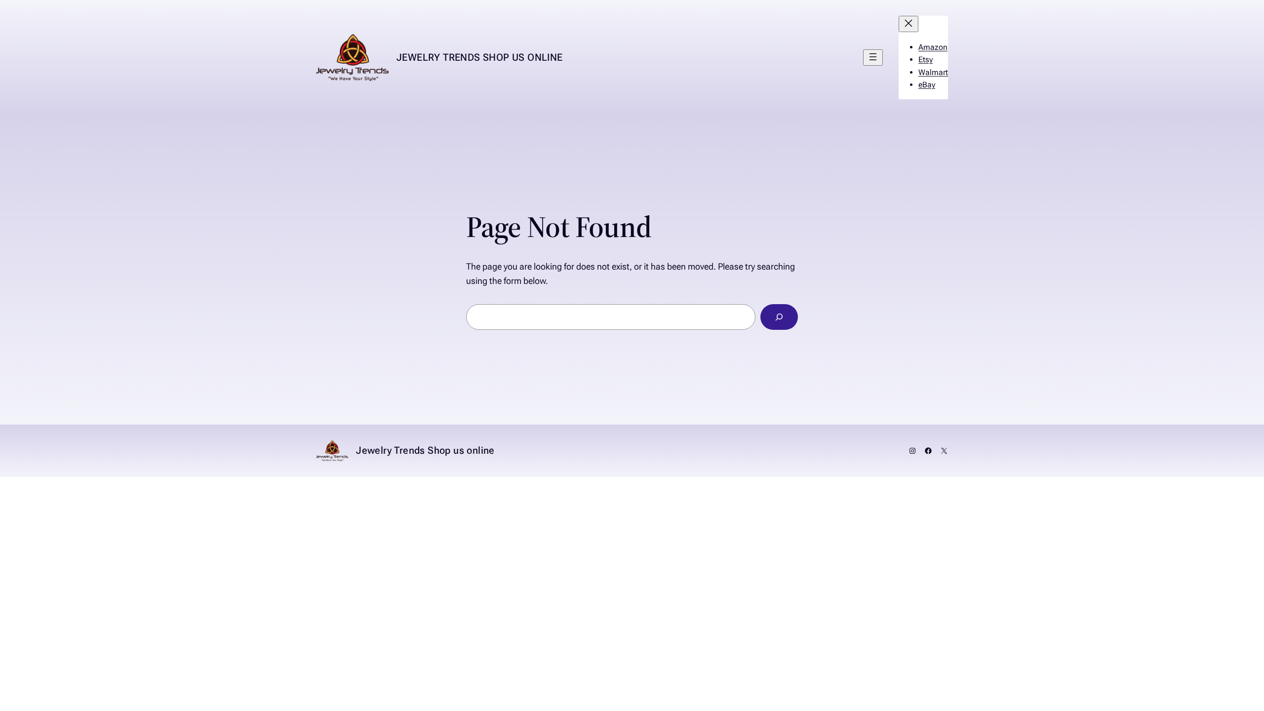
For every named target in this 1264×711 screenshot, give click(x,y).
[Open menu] (873, 57)
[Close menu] (908, 24)
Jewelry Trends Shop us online (479, 57)
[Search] (779, 317)
